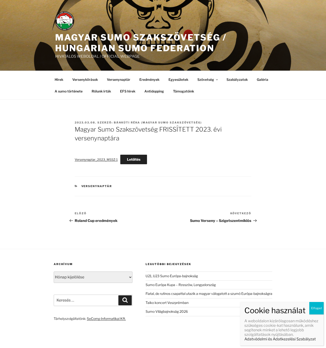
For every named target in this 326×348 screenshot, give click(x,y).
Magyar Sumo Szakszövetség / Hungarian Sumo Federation (140, 42)
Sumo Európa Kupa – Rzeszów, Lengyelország (181, 285)
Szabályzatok (237, 79)
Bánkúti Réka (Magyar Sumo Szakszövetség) (158, 122)
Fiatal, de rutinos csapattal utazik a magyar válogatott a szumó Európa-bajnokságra (209, 294)
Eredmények (149, 79)
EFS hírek (127, 91)
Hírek (59, 79)
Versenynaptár (118, 79)
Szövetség (205, 79)
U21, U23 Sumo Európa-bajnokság (172, 276)
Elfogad (316, 308)
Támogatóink (183, 91)
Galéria (262, 79)
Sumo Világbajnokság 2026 (167, 311)
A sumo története (69, 91)
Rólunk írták (101, 91)
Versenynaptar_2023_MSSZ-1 (96, 159)
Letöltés (133, 159)
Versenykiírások (85, 79)
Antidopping (154, 91)
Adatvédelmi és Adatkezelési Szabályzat (280, 339)
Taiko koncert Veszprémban (167, 303)
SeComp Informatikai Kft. (106, 319)
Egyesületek (178, 79)
